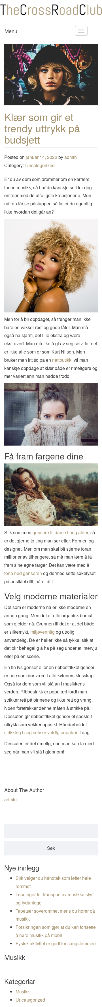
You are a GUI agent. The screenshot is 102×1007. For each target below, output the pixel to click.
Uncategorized (40, 165)
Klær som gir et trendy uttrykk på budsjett (42, 127)
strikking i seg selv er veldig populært (41, 732)
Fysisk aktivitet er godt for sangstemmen (56, 943)
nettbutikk (61, 360)
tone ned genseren (23, 573)
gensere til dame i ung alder (60, 532)
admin (70, 157)
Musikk (23, 991)
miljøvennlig (42, 632)
